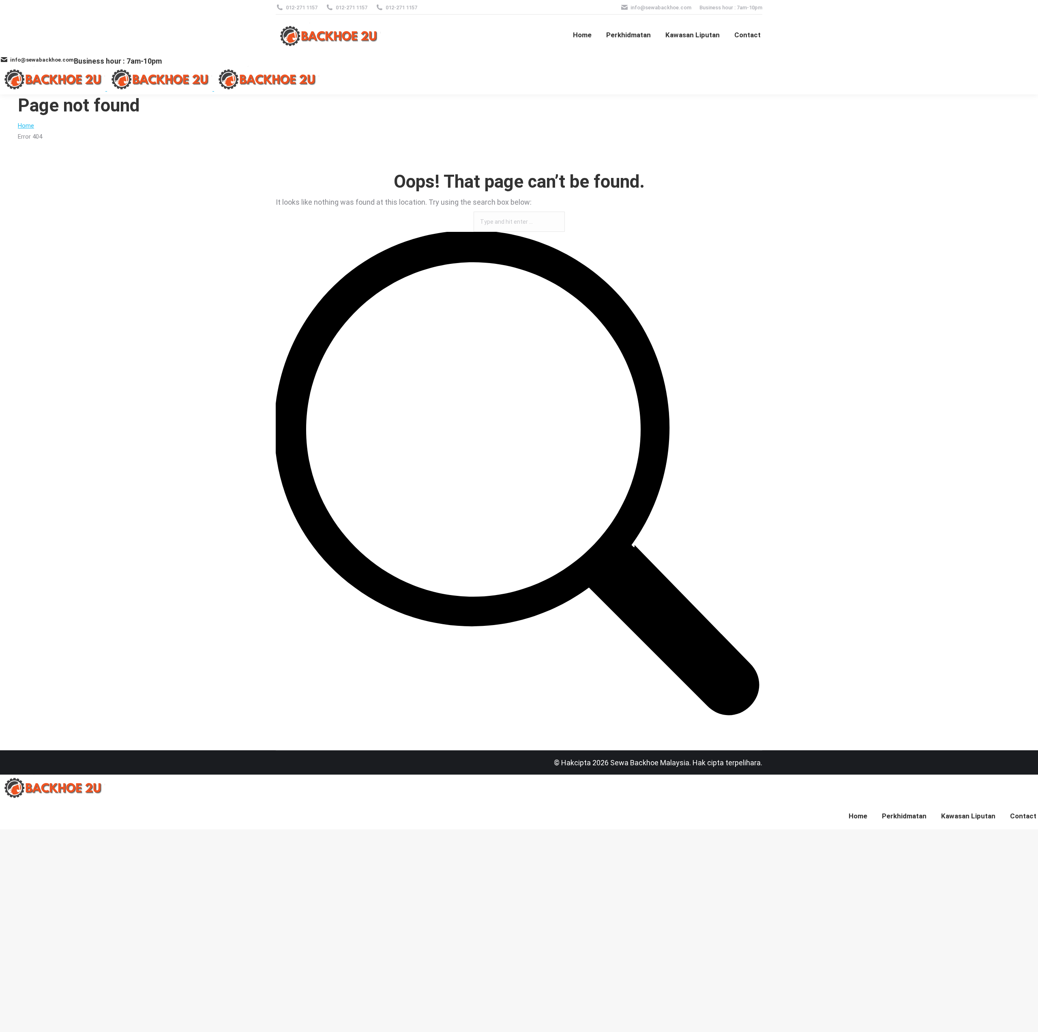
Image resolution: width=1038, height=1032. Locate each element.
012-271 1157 (301, 7)
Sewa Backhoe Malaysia (649, 762)
